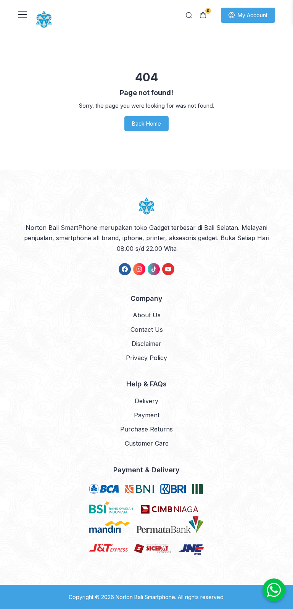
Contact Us (146, 329)
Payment (146, 415)
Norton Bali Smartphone (145, 597)
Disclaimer (146, 343)
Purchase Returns (146, 429)
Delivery (146, 401)
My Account (252, 15)
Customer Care (147, 443)
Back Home (146, 123)
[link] (125, 269)
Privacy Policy (146, 358)
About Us (147, 315)
